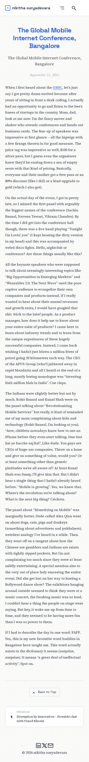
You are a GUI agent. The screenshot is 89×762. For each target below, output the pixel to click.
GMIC (57, 87)
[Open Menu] (62, 7)
